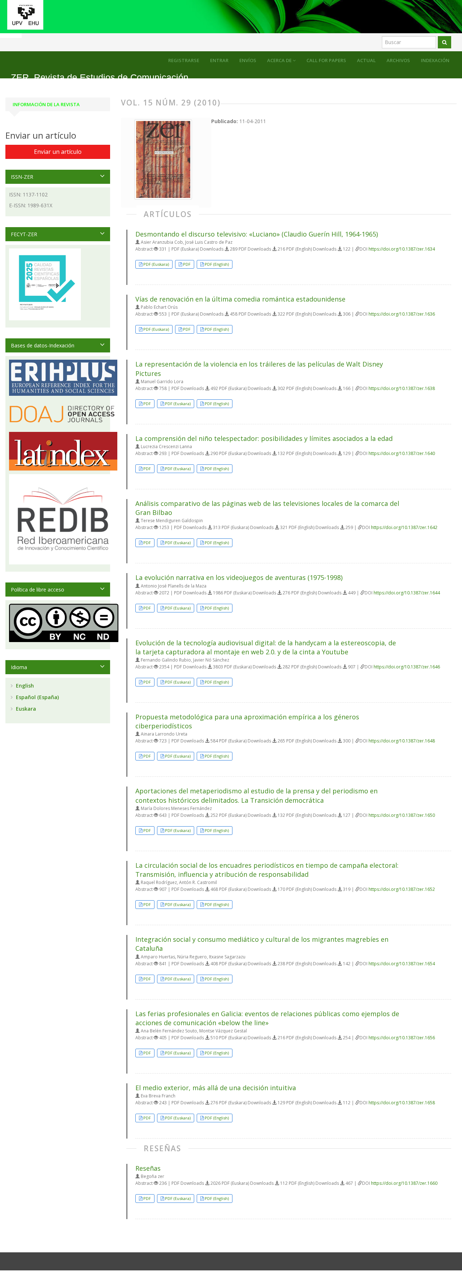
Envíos (247, 60)
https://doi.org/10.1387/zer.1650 (402, 815)
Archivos (398, 60)
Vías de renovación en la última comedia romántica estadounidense (240, 299)
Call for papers (326, 60)
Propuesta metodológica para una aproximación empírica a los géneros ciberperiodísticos (247, 721)
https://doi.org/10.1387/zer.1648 (402, 741)
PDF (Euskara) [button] (156, 264)
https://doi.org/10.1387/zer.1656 (402, 1038)
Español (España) (36, 697)
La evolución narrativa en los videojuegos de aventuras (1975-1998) (239, 577)
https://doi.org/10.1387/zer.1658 (402, 1103)
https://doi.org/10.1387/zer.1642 (404, 527)
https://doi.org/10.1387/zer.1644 (407, 593)
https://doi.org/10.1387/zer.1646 (407, 667)
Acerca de (280, 60)
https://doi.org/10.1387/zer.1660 (404, 1183)
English (24, 685)
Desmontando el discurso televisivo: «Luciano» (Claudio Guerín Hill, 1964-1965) (256, 234)
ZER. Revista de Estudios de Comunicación (99, 77)
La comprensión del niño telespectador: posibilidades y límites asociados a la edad (264, 438)
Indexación (435, 60)
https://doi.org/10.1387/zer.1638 (402, 388)
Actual (366, 60)
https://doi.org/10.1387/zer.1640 (402, 453)
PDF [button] (187, 264)
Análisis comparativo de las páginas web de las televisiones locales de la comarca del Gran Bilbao (267, 508)
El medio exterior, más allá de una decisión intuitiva (215, 1087)
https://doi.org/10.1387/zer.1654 (402, 964)
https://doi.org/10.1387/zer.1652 (402, 889)
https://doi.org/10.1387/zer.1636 (402, 314)
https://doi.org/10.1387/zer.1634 (402, 249)
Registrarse (183, 60)
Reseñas (148, 1168)
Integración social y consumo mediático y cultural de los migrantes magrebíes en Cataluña (261, 944)
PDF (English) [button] (217, 264)
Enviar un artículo (58, 152)
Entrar (219, 60)
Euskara (25, 708)
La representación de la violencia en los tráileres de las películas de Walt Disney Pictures (259, 368)
